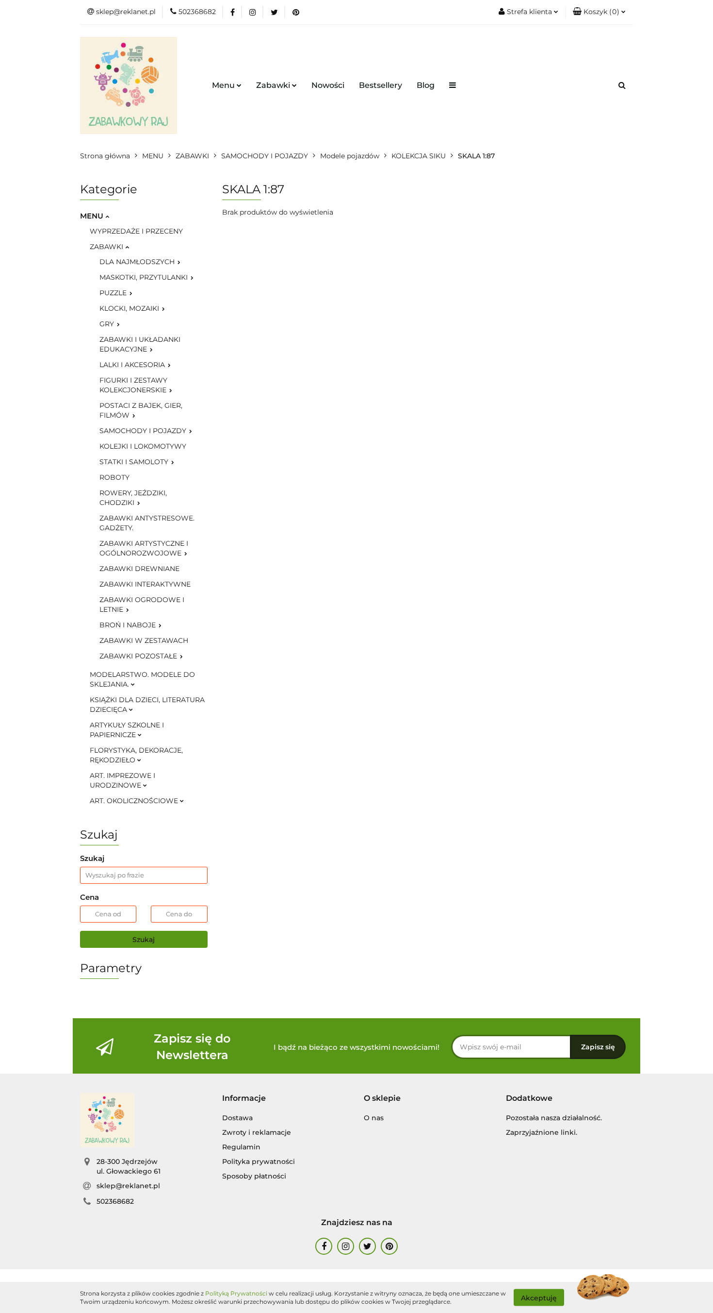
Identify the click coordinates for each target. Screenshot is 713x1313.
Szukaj (143, 939)
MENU (92, 215)
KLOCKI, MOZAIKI (130, 308)
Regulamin (241, 1147)
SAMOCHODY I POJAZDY (143, 430)
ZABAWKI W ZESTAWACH (143, 640)
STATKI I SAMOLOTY (134, 461)
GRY (107, 324)
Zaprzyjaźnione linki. (541, 1132)
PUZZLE (114, 292)
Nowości (327, 85)
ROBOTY (114, 477)
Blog (426, 85)
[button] (599, 12)
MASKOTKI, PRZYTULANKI (144, 277)
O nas (374, 1117)
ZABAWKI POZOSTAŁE (139, 656)
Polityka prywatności (258, 1161)
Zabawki (274, 85)
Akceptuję (539, 1297)
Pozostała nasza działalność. (554, 1117)
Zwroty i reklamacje (256, 1132)
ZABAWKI (107, 246)
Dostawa (237, 1117)
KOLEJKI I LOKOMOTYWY (142, 446)
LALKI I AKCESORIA (133, 364)
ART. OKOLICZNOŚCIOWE (135, 800)
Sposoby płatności (254, 1176)
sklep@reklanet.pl (128, 1185)
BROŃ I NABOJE (128, 625)
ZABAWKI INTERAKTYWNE (145, 584)
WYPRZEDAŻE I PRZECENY (136, 231)
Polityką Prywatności (236, 1293)
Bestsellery (380, 85)
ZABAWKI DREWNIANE (139, 568)
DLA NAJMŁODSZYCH (138, 261)
